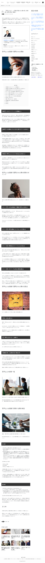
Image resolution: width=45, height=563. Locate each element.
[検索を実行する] (43, 2)
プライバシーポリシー (14, 558)
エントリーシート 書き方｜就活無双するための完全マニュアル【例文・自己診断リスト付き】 (37, 18)
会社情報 (5, 558)
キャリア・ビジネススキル (36, 38)
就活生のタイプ (34, 53)
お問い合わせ (39, 558)
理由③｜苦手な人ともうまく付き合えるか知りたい (14, 90)
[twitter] (21, 557)
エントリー (33, 36)
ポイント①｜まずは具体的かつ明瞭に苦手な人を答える (15, 91)
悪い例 (7, 103)
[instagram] (22, 557)
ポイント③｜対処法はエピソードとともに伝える (14, 94)
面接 (3, 521)
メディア (33, 42)
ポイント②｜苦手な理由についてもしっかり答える (14, 93)
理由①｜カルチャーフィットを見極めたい (13, 87)
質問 (6, 521)
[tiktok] (23, 557)
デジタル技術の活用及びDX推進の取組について (30, 558)
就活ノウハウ (34, 51)
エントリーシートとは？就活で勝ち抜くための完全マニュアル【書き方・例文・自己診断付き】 (37, 22)
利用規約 (9, 558)
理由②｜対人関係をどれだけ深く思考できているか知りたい (15, 88)
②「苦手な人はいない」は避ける (11, 98)
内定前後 (33, 47)
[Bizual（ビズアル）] (2, 2)
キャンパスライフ (34, 40)
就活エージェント (34, 49)
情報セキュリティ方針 (20, 558)
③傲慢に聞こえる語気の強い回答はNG (12, 100)
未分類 (33, 55)
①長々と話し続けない (9, 97)
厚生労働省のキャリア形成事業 (8, 40)
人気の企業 (33, 44)
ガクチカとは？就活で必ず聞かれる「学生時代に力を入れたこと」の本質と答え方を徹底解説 (37, 29)
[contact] (24, 557)
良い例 (7, 101)
